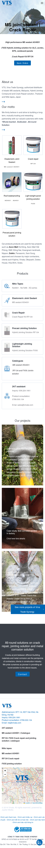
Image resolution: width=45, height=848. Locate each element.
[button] (42, 3)
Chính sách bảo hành (37, 820)
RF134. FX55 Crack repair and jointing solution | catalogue (19, 739)
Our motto (8, 106)
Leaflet (27, 803)
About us (7, 82)
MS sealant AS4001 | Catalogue (16, 733)
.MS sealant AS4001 (21, 364)
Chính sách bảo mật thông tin (23, 822)
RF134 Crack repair (10, 758)
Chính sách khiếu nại (25, 817)
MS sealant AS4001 (10, 753)
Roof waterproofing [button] (12, 195)
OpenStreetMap (37, 803)
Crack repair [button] (33, 158)
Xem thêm (22, 63)
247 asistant (7, 727)
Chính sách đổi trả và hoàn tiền (18, 820)
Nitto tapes (7, 748)
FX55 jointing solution (12, 763)
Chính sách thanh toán (8, 817)
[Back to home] (7, 3)
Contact (22, 674)
